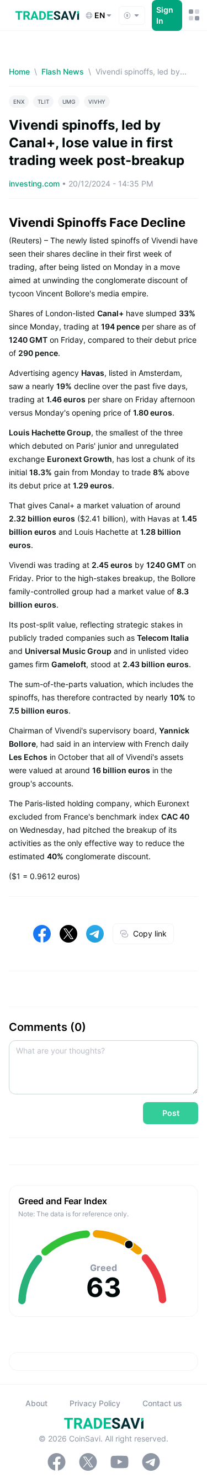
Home (19, 71)
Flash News (62, 71)
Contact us (162, 1403)
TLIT (43, 101)
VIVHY (96, 101)
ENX (18, 101)
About (36, 1403)
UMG (68, 101)
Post (170, 1113)
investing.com (35, 183)
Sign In (164, 15)
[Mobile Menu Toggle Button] (193, 15)
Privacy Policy (95, 1403)
